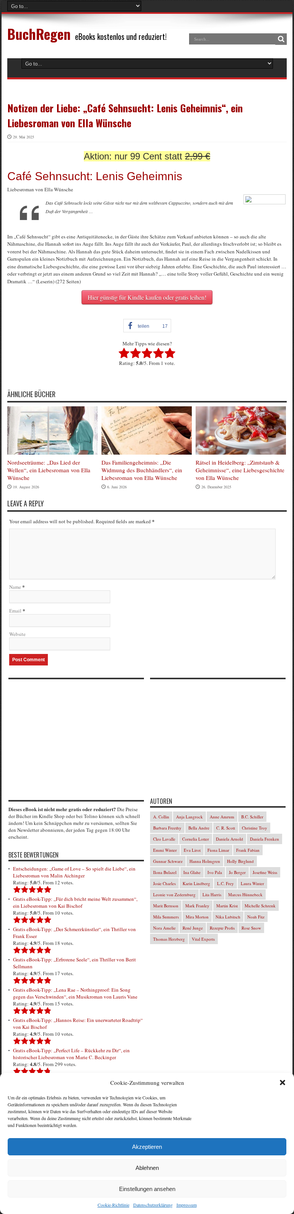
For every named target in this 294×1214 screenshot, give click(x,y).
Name (15, 586)
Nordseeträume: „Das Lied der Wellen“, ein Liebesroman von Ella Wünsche (48, 469)
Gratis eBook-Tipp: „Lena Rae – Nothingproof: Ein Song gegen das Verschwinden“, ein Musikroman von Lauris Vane (75, 993)
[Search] (281, 39)
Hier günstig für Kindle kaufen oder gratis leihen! (147, 297)
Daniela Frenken (264, 839)
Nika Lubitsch (228, 917)
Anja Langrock (189, 817)
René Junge (193, 928)
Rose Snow (251, 928)
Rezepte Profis (222, 928)
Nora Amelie (164, 928)
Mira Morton (197, 917)
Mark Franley (197, 905)
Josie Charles (164, 883)
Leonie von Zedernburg (174, 894)
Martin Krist (227, 905)
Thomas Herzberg (169, 939)
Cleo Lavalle (164, 839)
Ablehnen (147, 1168)
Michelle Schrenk (260, 905)
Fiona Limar (218, 850)
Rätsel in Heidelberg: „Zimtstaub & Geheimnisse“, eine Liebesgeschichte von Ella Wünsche (240, 469)
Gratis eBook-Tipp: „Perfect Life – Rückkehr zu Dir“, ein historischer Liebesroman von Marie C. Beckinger (71, 1054)
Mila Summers (166, 917)
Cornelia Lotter (195, 839)
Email (15, 610)
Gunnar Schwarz (168, 861)
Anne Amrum (222, 817)
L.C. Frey (225, 883)
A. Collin (161, 817)
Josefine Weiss (265, 872)
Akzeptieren (147, 1146)
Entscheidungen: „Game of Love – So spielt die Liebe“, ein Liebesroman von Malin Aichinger (74, 872)
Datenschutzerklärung (153, 1205)
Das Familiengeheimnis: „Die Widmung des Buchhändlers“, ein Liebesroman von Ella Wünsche (141, 469)
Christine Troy (254, 828)
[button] (282, 1082)
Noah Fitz (256, 917)
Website (17, 634)
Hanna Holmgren (204, 861)
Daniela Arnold (229, 839)
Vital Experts (203, 939)
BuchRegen (38, 33)
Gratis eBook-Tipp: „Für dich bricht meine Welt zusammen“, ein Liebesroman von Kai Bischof (75, 902)
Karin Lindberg (196, 883)
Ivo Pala (214, 872)
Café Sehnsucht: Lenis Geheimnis (94, 176)
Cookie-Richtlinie (113, 1205)
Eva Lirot (192, 850)
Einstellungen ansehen (147, 1189)
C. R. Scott (225, 828)
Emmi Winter (165, 850)
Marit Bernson (165, 905)
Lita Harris (212, 894)
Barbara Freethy (167, 828)
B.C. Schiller (252, 817)
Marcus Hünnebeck (245, 894)
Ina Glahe (192, 872)
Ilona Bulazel (164, 872)
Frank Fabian (248, 850)
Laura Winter (252, 883)
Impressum (186, 1205)
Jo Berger (237, 872)
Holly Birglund (240, 861)
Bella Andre (198, 828)
